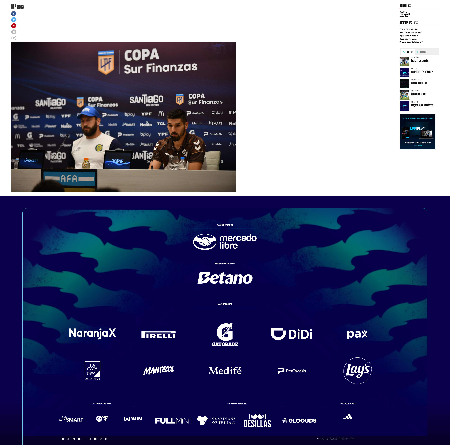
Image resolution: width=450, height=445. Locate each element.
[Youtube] (79, 439)
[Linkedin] (95, 439)
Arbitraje (403, 12)
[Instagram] (74, 439)
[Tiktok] (101, 439)
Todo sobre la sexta (408, 39)
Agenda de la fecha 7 (409, 36)
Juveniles (404, 16)
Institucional (405, 14)
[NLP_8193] (123, 191)
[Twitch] (106, 439)
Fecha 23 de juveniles (409, 29)
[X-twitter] (68, 439)
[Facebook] (63, 439)
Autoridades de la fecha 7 (410, 32)
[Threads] (90, 439)
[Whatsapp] (84, 439)
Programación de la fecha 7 (411, 42)
